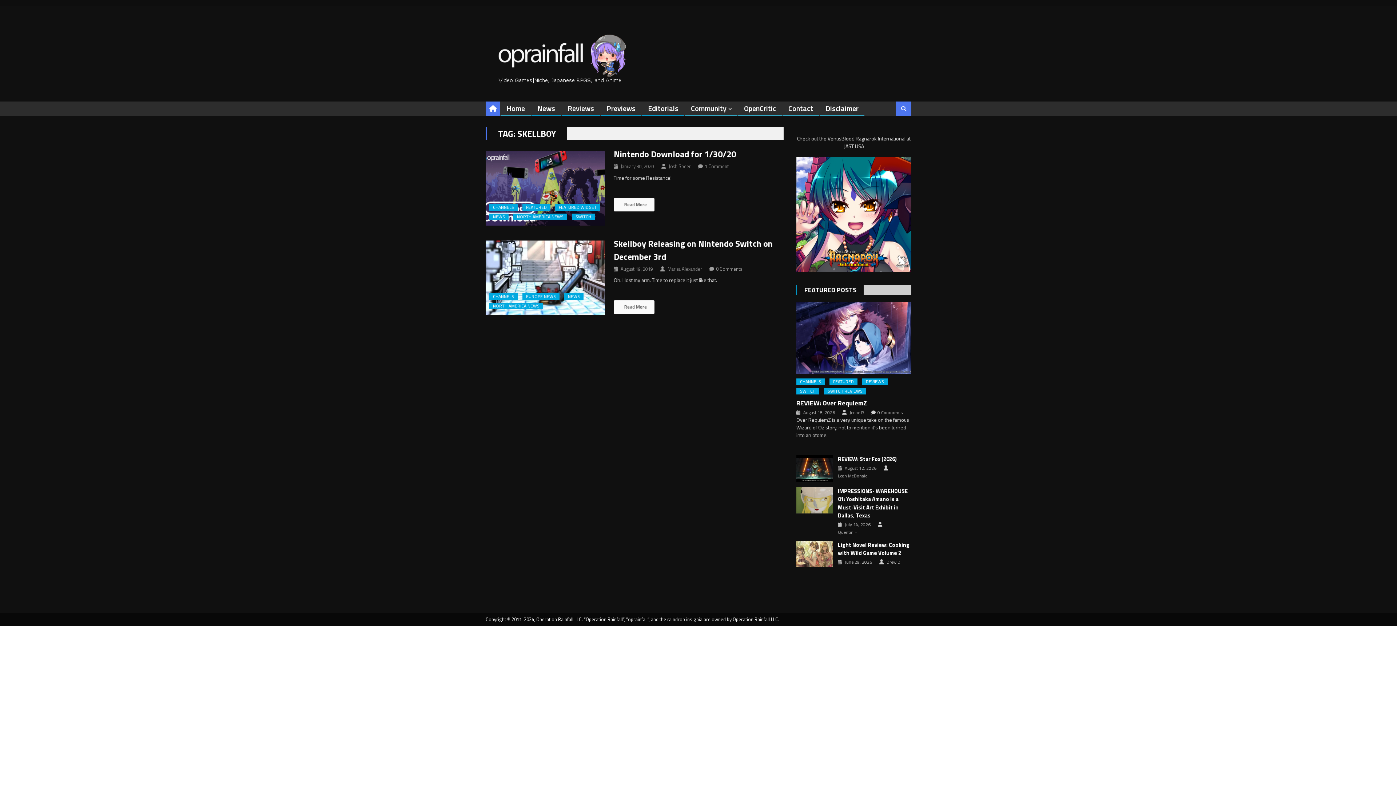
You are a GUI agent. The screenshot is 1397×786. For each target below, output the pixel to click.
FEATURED (536, 207)
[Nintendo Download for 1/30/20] (545, 188)
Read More (635, 204)
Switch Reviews (845, 391)
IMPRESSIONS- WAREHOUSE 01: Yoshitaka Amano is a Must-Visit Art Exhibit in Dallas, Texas (873, 503)
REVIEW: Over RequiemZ (831, 403)
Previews (621, 108)
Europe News (541, 296)
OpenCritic (760, 108)
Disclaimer (842, 108)
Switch (583, 217)
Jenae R (856, 412)
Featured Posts (830, 290)
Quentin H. (848, 532)
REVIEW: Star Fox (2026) (867, 459)
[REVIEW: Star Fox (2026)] (814, 468)
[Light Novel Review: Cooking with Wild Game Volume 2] (814, 554)
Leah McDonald (853, 476)
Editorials (663, 108)
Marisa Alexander (685, 269)
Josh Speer (680, 166)
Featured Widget (578, 207)
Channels (503, 207)
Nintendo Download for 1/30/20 (675, 153)
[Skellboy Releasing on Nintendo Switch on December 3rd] (545, 278)
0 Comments (729, 269)
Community (709, 108)
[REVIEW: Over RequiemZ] (853, 338)
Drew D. (894, 562)
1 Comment (717, 166)
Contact (800, 108)
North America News (540, 217)
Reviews (581, 108)
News (546, 108)
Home (515, 108)
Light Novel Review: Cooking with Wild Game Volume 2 (874, 549)
